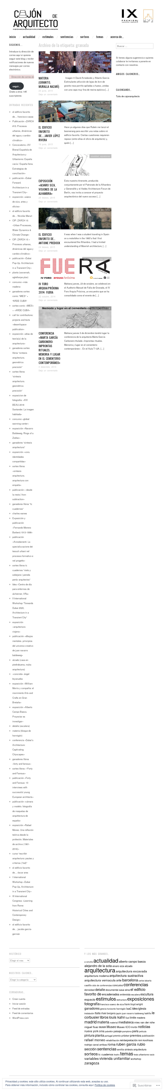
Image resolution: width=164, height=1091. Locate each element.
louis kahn (117, 1017)
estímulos (47, 36)
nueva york (91, 1031)
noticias (144, 1026)
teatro (117, 1054)
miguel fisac (91, 1027)
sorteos (84, 36)
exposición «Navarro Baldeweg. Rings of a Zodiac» (22, 433)
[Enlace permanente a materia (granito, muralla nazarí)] (75, 63)
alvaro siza (118, 966)
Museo (111, 1026)
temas (99, 36)
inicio (12, 36)
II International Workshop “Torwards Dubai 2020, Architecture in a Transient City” (22, 608)
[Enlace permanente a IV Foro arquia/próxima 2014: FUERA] (75, 269)
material (114, 1022)
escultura (146, 994)
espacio (89, 999)
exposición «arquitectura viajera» (18, 626)
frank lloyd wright (133, 1004)
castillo (88, 985)
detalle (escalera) (21, 725)
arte (119, 980)
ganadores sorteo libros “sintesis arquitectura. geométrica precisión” (21, 357)
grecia (103, 1008)
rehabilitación (112, 1040)
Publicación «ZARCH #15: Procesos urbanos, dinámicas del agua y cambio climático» (23, 131)
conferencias (98, 259)
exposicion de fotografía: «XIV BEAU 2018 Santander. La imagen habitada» (23, 405)
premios (107, 259)
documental (112, 990)
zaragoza (91, 1062)
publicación (148, 1035)
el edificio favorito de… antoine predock (49, 238)
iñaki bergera (108, 1013)
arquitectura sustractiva (126, 975)
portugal (109, 1035)
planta (99, 1035)
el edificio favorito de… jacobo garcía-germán (22, 929)
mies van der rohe (144, 1022)
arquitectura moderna (96, 976)
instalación (89, 1013)
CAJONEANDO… (124, 89)
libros (104, 1017)
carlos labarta (145, 980)
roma (112, 1044)
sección (90, 1048)
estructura (122, 999)
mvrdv (134, 1027)
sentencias (66, 36)
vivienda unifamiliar (114, 1058)
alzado (128, 966)
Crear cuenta (18, 998)
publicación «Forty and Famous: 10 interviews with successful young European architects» (23, 787)
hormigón (121, 1008)
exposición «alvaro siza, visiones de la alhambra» (48, 187)
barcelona (130, 979)
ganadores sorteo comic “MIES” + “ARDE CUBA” (21, 296)
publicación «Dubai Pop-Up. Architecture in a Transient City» (22, 263)
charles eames (19, 513)
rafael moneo (94, 1039)
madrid (90, 1022)
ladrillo (147, 1013)
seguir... (16, 86)
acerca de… (117, 36)
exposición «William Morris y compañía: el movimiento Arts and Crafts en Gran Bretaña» (23, 693)
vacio (152, 1054)
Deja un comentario (48, 94)
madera (141, 1017)
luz (127, 1017)
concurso (117, 985)
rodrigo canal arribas (95, 1044)
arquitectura (99, 970)
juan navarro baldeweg (133, 1013)
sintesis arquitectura (135, 1049)
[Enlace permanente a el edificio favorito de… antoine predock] (75, 219)
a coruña (88, 961)
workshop (136, 1058)
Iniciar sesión (19, 1003)
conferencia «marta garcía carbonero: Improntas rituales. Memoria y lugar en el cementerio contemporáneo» (49, 348)
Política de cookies (105, 1085)
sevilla (120, 1049)
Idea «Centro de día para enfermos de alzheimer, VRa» (22, 589)
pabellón (109, 1031)
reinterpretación (129, 1040)
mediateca (126, 1022)
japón (118, 1013)
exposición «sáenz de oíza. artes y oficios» (21, 201)
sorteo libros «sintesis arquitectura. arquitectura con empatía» (20, 476)
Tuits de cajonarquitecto (128, 96)
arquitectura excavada (131, 971)
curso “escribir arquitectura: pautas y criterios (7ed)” (23, 858)
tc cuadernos (105, 1054)
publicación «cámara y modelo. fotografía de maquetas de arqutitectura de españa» (22, 811)
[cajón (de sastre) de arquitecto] (82, 21)
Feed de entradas (21, 1008)
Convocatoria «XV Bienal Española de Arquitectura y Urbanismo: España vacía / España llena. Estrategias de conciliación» (22, 159)
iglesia (142, 1008)
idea (135, 1008)
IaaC (129, 1008)
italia (98, 1013)
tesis (136, 1054)
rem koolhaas (145, 1040)
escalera (135, 994)
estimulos (99, 53)
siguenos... (16, 44)
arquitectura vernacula (100, 980)
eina (127, 990)
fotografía (92, 1003)
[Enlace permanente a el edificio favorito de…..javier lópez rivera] (75, 112)
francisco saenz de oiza (112, 1004)
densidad (89, 989)
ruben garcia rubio (130, 1044)
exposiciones (105, 156)
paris (135, 1031)
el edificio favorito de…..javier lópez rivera (49, 133)
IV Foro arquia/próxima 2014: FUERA (49, 288)
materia (107, 53)
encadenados (110, 994)
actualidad (29, 36)
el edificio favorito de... (95, 102)
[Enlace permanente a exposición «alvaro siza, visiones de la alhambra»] (75, 166)
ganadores (92, 1008)
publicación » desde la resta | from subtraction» (22, 494)
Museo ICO (123, 1027)
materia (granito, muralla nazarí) (49, 82)
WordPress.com (20, 1017)
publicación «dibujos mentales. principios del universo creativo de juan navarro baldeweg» (22, 645)
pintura (89, 1035)
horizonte (111, 1008)
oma (101, 1031)
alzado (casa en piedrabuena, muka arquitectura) (21, 664)
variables (91, 1058)
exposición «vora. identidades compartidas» (21, 456)
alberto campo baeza (132, 961)
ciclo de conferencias (102, 985)
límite (133, 1017)
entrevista (125, 994)
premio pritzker (121, 1035)
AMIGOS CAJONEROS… (128, 74)
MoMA (102, 1027)
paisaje (118, 1031)
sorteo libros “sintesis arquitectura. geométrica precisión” (18, 381)
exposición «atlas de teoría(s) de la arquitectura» (22, 338)
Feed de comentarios (22, 1013)
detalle (100, 989)
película (142, 1031)
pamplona (127, 1031)
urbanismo (144, 1054)
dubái (121, 989)
